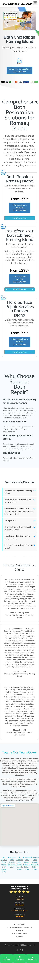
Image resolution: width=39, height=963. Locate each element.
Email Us (20, 930)
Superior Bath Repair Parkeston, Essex (12, 862)
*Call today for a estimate (20, 207)
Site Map (20, 936)
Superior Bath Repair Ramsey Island (20, 927)
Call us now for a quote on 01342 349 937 (19, 70)
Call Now (6, 959)
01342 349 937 (20, 924)
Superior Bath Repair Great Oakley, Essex (4, 866)
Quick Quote (19, 959)
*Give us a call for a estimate (19, 342)
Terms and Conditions (20, 933)
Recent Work (32, 959)
